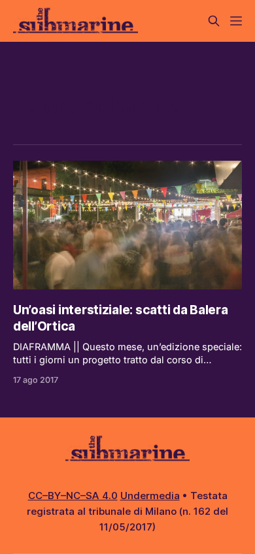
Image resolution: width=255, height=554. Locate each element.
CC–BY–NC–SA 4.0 (73, 495)
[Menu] (236, 20)
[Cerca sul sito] (213, 20)
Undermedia (150, 495)
